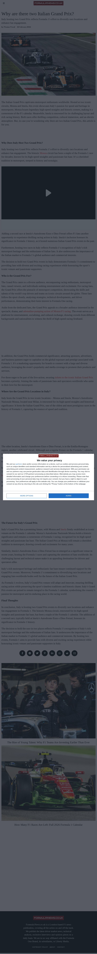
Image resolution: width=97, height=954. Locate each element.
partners (19, 464)
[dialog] (48, 477)
